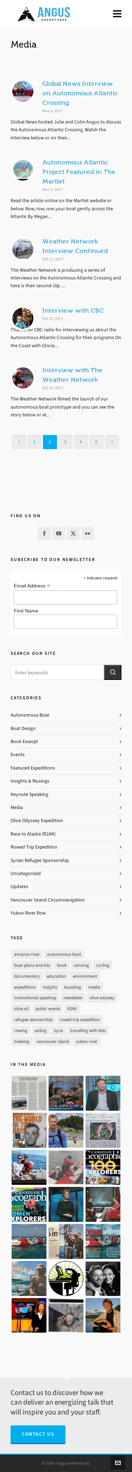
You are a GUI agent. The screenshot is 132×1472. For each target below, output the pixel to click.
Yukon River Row (28, 913)
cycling (102, 965)
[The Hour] (103, 1204)
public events (48, 1009)
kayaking (72, 987)
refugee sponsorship (33, 1019)
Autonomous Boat (30, 715)
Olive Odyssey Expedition (37, 820)
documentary (27, 976)
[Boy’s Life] (29, 1130)
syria (58, 1030)
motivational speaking (35, 998)
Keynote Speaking (29, 794)
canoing (81, 965)
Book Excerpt (24, 741)
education (56, 976)
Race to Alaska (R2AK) (33, 834)
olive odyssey (102, 998)
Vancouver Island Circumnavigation (48, 900)
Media (17, 807)
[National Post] (103, 1278)
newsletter (73, 998)
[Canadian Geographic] (103, 1167)
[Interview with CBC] (23, 318)
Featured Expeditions (33, 768)
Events (18, 754)
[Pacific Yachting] (29, 1093)
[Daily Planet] (103, 1093)
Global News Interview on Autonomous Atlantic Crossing (80, 93)
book (62, 965)
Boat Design (23, 728)
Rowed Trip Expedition (34, 847)
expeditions (25, 987)
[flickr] (87, 533)
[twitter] (73, 533)
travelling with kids (88, 1030)
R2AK (72, 1009)
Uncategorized (26, 873)
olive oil (21, 1009)
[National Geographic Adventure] (66, 1241)
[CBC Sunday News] (29, 1315)
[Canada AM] (66, 1093)
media (94, 987)
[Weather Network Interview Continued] (23, 249)
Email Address (32, 586)
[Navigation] (117, 14)
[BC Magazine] (66, 1130)
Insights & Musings (30, 781)
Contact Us (38, 1434)
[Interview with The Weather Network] (23, 378)
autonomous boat (64, 954)
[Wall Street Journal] (103, 1130)
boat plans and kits (32, 965)
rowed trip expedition (79, 1019)
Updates (19, 886)
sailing (40, 1030)
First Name (26, 611)
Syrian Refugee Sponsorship (40, 860)
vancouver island (53, 1041)
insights (50, 987)
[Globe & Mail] (29, 1241)
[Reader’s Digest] (103, 1241)
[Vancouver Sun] (29, 1167)
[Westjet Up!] (29, 1278)
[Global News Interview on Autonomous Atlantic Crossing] (23, 91)
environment (85, 976)
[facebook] (44, 533)
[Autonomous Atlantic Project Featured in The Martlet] (23, 170)
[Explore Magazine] (66, 1315)
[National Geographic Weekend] (103, 1315)
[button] (112, 672)
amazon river (27, 954)
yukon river (87, 1041)
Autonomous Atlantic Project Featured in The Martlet (78, 172)
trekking (22, 1041)
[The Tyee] (66, 1278)
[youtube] (58, 533)
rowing (20, 1030)
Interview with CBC (73, 310)
